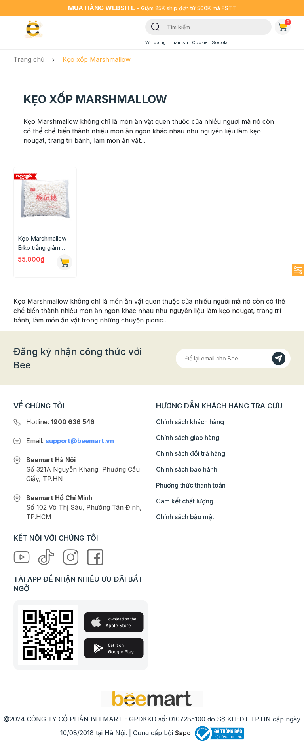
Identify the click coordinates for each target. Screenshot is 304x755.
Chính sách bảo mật (185, 517)
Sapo (183, 733)
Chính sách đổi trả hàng (190, 453)
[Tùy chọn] (64, 262)
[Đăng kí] (279, 358)
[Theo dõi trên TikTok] (47, 557)
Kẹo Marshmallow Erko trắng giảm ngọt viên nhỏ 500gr (45, 243)
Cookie (200, 42)
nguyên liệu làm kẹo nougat (211, 311)
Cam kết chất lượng (184, 501)
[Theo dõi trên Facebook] (95, 557)
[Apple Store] (114, 622)
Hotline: (60, 422)
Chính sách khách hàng (190, 422)
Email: (70, 441)
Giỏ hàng (288, 21)
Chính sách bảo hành (186, 469)
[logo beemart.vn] (152, 698)
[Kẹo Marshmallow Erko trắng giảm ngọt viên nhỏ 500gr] (45, 198)
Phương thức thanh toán (191, 485)
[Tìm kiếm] (155, 26)
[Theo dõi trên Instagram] (72, 557)
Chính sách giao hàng (187, 438)
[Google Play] (114, 648)
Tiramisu (179, 42)
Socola (220, 42)
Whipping (155, 42)
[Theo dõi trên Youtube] (22, 557)
